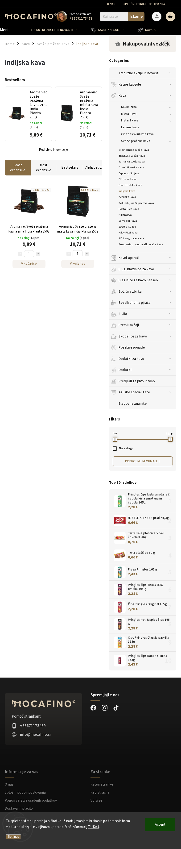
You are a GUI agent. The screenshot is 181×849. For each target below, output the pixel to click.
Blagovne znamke (133, 403)
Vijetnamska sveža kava (134, 150)
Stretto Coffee (127, 227)
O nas (111, 4)
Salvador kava (128, 221)
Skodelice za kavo (133, 336)
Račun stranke (101, 784)
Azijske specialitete (134, 392)
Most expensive (43, 168)
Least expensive (17, 168)
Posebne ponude (132, 347)
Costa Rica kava (129, 209)
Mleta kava (128, 114)
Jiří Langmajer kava (131, 238)
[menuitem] (57, 30)
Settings (13, 836)
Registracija (99, 792)
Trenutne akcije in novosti (139, 73)
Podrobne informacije (142, 461)
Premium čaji (129, 325)
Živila (123, 313)
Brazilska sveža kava (132, 156)
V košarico (29, 263)
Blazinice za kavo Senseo (138, 280)
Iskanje (136, 16)
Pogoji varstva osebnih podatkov (31, 800)
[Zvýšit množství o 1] (38, 254)
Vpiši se (96, 800)
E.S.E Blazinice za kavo (136, 269)
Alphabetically (95, 167)
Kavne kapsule (130, 84)
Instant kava (129, 120)
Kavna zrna (129, 107)
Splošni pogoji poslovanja (144, 4)
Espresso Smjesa (129, 173)
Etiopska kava (127, 179)
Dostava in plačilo (19, 808)
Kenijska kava (127, 197)
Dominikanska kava (131, 167)
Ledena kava (130, 127)
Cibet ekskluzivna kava (137, 134)
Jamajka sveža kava (132, 161)
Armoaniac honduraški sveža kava (141, 244)
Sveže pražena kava (135, 141)
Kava (122, 95)
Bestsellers (69, 167)
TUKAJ (93, 826)
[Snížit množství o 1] (20, 254)
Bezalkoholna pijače (134, 302)
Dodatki (125, 369)
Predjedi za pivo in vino (137, 381)
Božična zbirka (130, 291)
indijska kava (127, 191)
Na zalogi (126, 448)
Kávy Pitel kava (128, 232)
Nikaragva (125, 215)
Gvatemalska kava (130, 185)
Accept (160, 824)
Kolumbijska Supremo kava (136, 203)
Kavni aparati (129, 257)
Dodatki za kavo (131, 358)
